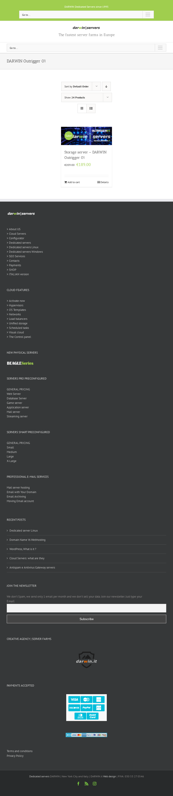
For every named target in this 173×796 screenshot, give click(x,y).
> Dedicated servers (19, 243)
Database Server (17, 398)
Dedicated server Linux (23, 530)
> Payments (14, 265)
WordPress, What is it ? (22, 549)
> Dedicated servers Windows (25, 252)
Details (104, 182)
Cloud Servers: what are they (26, 558)
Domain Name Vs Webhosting (27, 540)
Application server (18, 407)
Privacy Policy (15, 756)
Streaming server (17, 416)
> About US (13, 229)
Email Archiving (16, 496)
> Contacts (13, 261)
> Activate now (16, 301)
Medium (12, 452)
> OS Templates (16, 310)
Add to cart (74, 182)
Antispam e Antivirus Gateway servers (32, 567)
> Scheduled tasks (18, 328)
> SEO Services (16, 256)
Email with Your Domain (21, 492)
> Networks (14, 314)
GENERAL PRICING (18, 389)
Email (10, 601)
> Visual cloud (15, 332)
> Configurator (15, 238)
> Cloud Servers (16, 234)
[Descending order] (106, 86)
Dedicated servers (39, 776)
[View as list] (90, 108)
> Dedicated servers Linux (23, 247)
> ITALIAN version (18, 274)
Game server (14, 403)
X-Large (11, 461)
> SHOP (11, 270)
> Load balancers (17, 319)
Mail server (13, 412)
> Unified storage (17, 323)
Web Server (14, 394)
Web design (109, 776)
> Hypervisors (15, 305)
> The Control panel (19, 337)
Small (10, 447)
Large (10, 456)
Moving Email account (20, 501)
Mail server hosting (18, 487)
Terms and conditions (19, 751)
